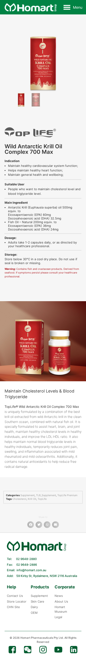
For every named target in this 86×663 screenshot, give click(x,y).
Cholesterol (19, 499)
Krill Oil (32, 499)
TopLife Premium (67, 495)
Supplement (27, 495)
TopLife (42, 499)
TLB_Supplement (46, 495)
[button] (77, 7)
